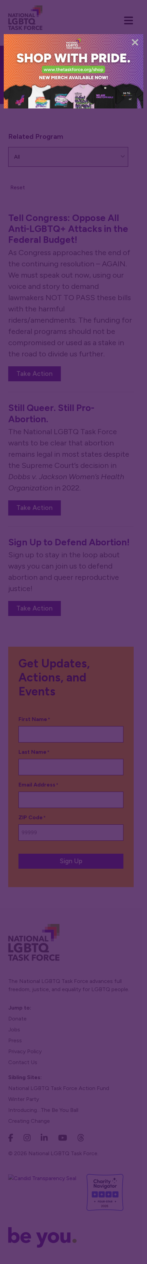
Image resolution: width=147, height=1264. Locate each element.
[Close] (135, 42)
